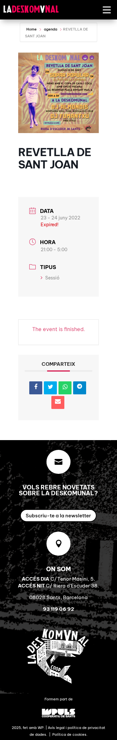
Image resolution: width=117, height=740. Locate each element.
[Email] (57, 402)
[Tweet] (50, 387)
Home (32, 29)
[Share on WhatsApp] (65, 387)
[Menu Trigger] (107, 9)
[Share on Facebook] (35, 387)
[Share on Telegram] (79, 387)
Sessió (52, 278)
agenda (50, 29)
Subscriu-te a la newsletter (58, 515)
